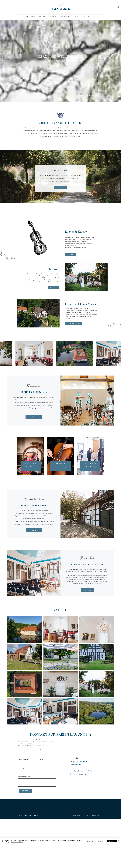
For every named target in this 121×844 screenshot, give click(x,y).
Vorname (21, 750)
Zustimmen (112, 841)
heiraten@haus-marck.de (81, 770)
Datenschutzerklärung (17, 842)
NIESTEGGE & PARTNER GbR (33, 815)
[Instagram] (118, 7)
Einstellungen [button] (90, 841)
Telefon (21, 769)
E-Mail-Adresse (23, 759)
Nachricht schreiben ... (25, 776)
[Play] (101, 95)
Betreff (41, 759)
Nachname (43, 750)
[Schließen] (119, 841)
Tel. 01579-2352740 (78, 774)
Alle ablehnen (101, 841)
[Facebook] (118, 3)
